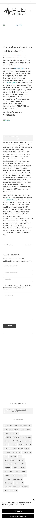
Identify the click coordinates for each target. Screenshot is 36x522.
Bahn (28, 429)
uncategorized (17, 479)
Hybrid (28, 445)
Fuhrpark (13, 445)
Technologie (8, 471)
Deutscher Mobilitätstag (12, 437)
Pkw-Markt (8, 464)
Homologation (12, 83)
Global (21, 445)
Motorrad (20, 460)
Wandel (24, 55)
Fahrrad (28, 441)
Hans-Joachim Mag (16, 55)
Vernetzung (8, 483)
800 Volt (10, 200)
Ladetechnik (27, 452)
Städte (15, 467)
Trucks (7, 475)
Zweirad (7, 490)
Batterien (8, 433)
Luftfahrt (13, 456)
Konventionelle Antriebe (21, 448)
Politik (17, 464)
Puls (23, 464)
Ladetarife (16, 452)
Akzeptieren (18, 511)
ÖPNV (15, 490)
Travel (23, 471)
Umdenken (22, 475)
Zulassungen (23, 487)
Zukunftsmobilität (10, 487)
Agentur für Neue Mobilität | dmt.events (17, 426)
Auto (22, 429)
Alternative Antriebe (11, 429)
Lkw (6, 456)
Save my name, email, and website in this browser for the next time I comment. (18, 288)
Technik (22, 467)
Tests (17, 471)
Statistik (7, 467)
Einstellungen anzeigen (18, 516)
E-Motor (7, 441)
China (15, 433)
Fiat (6, 445)
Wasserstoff (19, 483)
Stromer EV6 (19, 69)
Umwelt (7, 479)
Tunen (14, 475)
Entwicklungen (17, 441)
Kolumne (7, 448)
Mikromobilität (9, 460)
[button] (33, 499)
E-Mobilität (27, 437)
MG (20, 456)
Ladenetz (7, 452)
